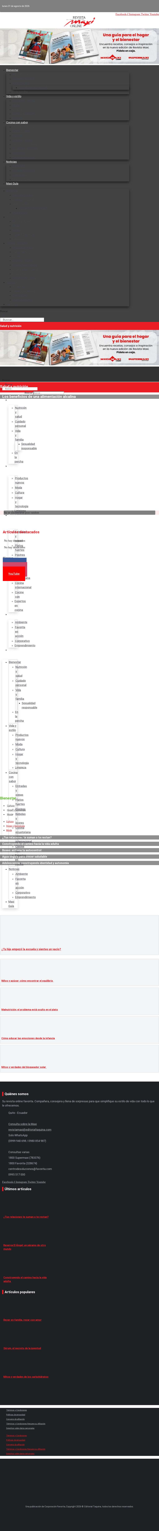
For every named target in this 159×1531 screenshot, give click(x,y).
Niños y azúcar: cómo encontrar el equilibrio (27, 980)
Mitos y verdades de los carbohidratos (25, 1376)
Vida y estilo (13, 96)
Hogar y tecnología (24, 113)
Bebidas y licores (23, 140)
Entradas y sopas (23, 126)
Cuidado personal (23, 78)
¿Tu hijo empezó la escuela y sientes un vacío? (31, 949)
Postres (17, 135)
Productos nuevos (23, 100)
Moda (15, 105)
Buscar (4, 311)
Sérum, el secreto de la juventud (22, 1348)
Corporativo (19, 174)
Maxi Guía (12, 183)
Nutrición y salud (22, 74)
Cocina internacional (25, 148)
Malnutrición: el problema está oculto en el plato (29, 1009)
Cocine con (19, 153)
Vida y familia (20, 83)
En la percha (20, 212)
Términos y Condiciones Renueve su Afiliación (25, 1424)
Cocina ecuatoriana (24, 144)
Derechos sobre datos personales (20, 1428)
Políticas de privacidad (15, 1415)
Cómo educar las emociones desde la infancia (28, 1038)
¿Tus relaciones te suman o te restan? (26, 1216)
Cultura (17, 109)
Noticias (11, 161)
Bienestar (12, 70)
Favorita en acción (23, 170)
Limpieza (18, 238)
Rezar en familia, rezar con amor (22, 1319)
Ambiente (18, 166)
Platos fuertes (21, 131)
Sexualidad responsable (33, 87)
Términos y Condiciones (16, 1410)
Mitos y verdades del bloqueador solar (24, 1067)
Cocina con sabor (17, 122)
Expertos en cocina (24, 157)
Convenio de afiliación (15, 1419)
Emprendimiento (22, 179)
